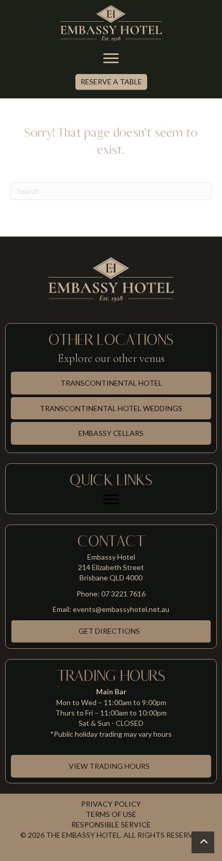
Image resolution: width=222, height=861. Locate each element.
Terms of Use (111, 814)
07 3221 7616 (123, 593)
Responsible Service (111, 824)
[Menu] (111, 58)
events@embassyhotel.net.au (121, 609)
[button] (111, 82)
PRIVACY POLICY (111, 803)
